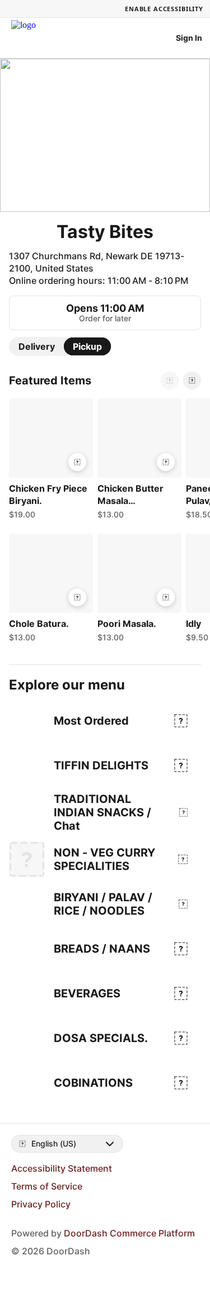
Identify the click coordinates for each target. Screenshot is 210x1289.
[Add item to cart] (77, 462)
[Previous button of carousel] (170, 380)
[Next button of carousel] (192, 380)
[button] (48, 461)
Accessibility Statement (61, 1168)
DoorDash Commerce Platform (129, 1233)
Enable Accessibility (164, 8)
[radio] (37, 346)
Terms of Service (46, 1186)
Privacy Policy (41, 1204)
